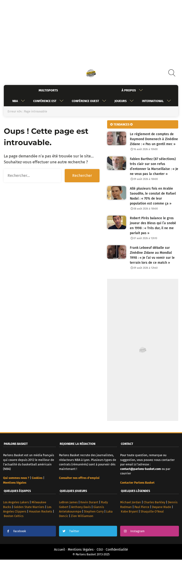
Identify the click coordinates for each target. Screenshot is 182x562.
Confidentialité (117, 550)
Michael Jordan (130, 502)
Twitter (74, 531)
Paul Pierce (141, 507)
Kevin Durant (89, 502)
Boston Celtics (13, 516)
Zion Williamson (82, 516)
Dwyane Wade (161, 507)
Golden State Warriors (29, 507)
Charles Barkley (154, 502)
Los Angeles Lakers (16, 502)
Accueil (59, 550)
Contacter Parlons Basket (137, 482)
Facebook (19, 531)
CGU (100, 550)
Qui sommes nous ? (16, 478)
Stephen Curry (94, 511)
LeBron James (68, 502)
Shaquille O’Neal (152, 511)
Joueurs (120, 101)
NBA (15, 101)
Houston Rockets (40, 511)
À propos (129, 90)
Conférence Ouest (85, 101)
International (153, 101)
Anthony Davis (81, 507)
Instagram (137, 531)
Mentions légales (81, 550)
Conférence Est (44, 101)
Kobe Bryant (129, 511)
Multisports (48, 90)
